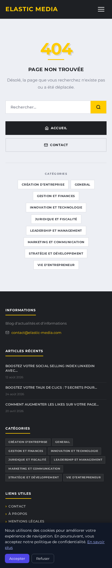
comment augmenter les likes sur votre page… (52, 404)
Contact (59, 145)
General (83, 184)
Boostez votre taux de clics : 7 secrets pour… (51, 387)
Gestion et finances (56, 196)
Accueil (59, 128)
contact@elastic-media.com (36, 332)
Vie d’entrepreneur (56, 265)
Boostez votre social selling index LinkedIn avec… (50, 368)
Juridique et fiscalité (56, 219)
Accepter (17, 558)
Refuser (42, 558)
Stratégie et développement (56, 253)
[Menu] (101, 9)
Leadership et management (56, 230)
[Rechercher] (98, 107)
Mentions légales (26, 521)
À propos (17, 514)
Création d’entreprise (43, 184)
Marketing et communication (56, 242)
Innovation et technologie (56, 207)
